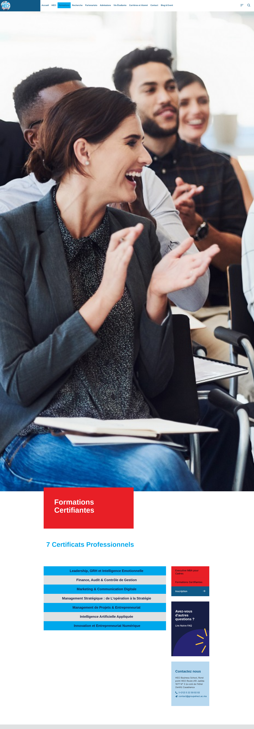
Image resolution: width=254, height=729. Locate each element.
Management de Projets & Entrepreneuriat (106, 607)
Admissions (105, 5)
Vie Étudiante (120, 5)
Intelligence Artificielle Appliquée (107, 617)
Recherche (77, 5)
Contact (154, 5)
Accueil (45, 5)
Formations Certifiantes (188, 582)
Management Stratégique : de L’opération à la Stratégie (107, 598)
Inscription (181, 591)
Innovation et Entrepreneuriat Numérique (107, 626)
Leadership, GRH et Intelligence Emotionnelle (107, 571)
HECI (53, 5)
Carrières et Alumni (138, 5)
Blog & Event (167, 5)
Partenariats (91, 5)
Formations (64, 5)
